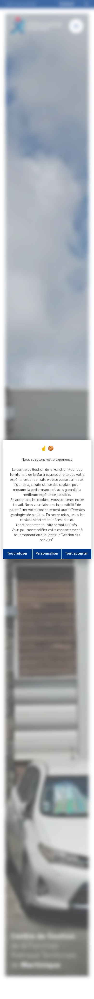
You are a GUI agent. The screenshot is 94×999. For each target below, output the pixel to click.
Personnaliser (47, 553)
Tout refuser (17, 553)
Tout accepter (76, 553)
